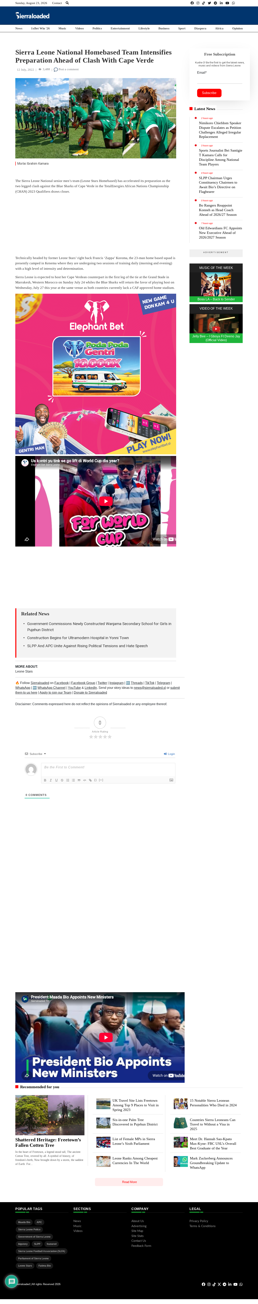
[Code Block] (84, 780)
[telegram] (215, 3)
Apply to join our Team (55, 692)
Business (164, 28)
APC (39, 1222)
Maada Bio (24, 1222)
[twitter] (209, 3)
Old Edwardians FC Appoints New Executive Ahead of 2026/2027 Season (220, 232)
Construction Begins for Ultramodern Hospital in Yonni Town (78, 637)
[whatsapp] (233, 3)
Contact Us (138, 1240)
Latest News (204, 108)
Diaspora (200, 28)
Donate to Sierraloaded (90, 692)
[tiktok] (203, 3)
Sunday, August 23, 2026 (31, 3)
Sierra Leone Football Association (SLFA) (41, 1251)
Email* (202, 72)
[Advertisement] (169, 15)
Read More (129, 1182)
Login (171, 753)
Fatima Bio (44, 1265)
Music (62, 28)
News (18, 28)
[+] (101, 779)
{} (95, 779)
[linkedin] (221, 3)
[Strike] (62, 780)
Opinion (237, 28)
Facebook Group (83, 683)
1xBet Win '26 (40, 28)
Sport (181, 28)
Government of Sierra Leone (34, 1236)
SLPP (37, 1244)
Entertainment (120, 28)
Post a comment (68, 69)
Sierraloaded (40, 683)
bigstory (23, 1244)
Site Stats (137, 1236)
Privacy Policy (198, 1221)
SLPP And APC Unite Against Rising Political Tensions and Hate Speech (87, 646)
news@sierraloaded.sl (150, 687)
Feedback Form (141, 1245)
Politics (97, 28)
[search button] (67, 3)
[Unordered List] (73, 780)
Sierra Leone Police (29, 1229)
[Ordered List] (68, 780)
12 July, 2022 (25, 69)
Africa (219, 28)
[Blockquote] (79, 780)
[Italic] (51, 780)
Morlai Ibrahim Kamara (33, 163)
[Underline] (56, 780)
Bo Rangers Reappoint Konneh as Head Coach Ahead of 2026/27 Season (218, 210)
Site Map (137, 1231)
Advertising (139, 1226)
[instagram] (198, 3)
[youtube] (227, 3)
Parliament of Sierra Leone (33, 1258)
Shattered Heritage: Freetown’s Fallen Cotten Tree (48, 1142)
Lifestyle (144, 28)
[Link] (90, 780)
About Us (137, 1221)
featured (51, 1244)
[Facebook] (192, 3)
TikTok (149, 683)
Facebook (61, 683)
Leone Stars (24, 671)
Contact (57, 3)
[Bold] (45, 780)
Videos (79, 28)
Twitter (102, 683)
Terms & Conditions (202, 1226)
